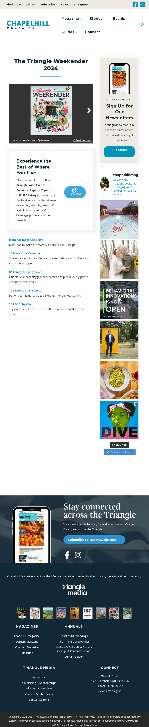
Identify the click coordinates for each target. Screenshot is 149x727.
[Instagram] (142, 4)
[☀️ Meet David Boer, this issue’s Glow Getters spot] (119, 340)
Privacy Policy (90, 725)
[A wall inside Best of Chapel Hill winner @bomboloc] (119, 380)
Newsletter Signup (74, 4)
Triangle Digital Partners (71, 725)
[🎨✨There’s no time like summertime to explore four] (119, 420)
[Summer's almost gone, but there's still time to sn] (119, 219)
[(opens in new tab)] (74, 589)
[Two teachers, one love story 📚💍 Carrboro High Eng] (119, 259)
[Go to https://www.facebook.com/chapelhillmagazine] (67, 555)
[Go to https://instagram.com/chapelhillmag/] (78, 555)
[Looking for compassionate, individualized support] (119, 300)
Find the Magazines (20, 4)
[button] (72, 18)
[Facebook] (135, 4)
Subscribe (47, 4)
